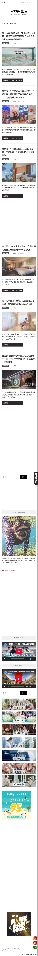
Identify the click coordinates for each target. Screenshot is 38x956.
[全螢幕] (33, 659)
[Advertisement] (19, 224)
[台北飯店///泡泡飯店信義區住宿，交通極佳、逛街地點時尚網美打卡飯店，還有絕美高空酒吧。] (19, 114)
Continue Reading (15, 80)
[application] (19, 651)
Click (36, 478)
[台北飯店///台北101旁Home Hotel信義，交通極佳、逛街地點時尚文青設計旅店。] (19, 172)
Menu (6, 2)
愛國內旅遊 (5, 43)
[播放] (4, 659)
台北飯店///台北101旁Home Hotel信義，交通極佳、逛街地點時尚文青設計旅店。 (18, 152)
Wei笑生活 (19, 11)
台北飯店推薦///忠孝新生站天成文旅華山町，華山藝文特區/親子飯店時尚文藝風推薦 (18, 359)
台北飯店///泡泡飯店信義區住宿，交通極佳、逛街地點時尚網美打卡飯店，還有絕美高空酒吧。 (18, 94)
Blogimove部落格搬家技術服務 (28, 955)
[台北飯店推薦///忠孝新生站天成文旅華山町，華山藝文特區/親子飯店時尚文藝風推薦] (19, 379)
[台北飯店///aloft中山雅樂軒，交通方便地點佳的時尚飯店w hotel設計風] (19, 266)
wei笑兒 (13, 43)
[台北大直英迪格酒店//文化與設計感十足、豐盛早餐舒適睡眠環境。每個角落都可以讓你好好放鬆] (19, 56)
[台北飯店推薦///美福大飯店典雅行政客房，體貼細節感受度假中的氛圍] (19, 321)
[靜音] (30, 659)
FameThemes (13, 950)
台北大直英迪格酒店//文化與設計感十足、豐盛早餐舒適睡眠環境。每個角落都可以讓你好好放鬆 (18, 36)
